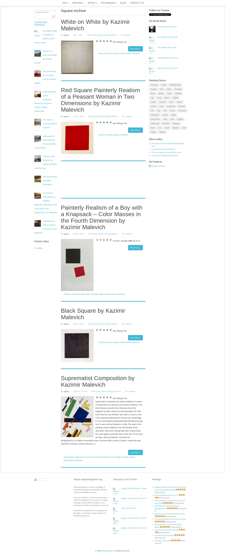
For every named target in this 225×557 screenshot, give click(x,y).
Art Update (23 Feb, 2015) (167, 26)
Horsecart (182, 111)
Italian (173, 115)
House (165, 115)
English (175, 98)
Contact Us (137, 3)
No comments (126, 35)
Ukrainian (135, 53)
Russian (109, 53)
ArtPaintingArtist (44, 3)
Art (65, 3)
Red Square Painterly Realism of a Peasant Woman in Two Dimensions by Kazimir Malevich (100, 100)
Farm (171, 102)
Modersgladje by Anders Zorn (166, 495)
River (153, 128)
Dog (159, 98)
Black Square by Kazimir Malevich (93, 313)
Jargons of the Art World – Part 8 (133, 488)
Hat (159, 111)
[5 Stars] (110, 41)
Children (178, 93)
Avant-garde (69, 457)
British (161, 93)
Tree (184, 128)
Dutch (167, 98)
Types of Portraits (128, 508)
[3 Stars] (104, 41)
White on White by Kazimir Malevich (95, 25)
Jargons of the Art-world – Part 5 (133, 528)
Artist (92, 3)
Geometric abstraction (80, 294)
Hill (165, 111)
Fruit (161, 106)
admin (66, 35)
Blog (123, 3)
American (154, 85)
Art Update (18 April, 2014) (167, 68)
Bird (162, 89)
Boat (169, 89)
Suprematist (125, 53)
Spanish (176, 128)
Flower (179, 102)
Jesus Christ (155, 119)
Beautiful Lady (175, 85)
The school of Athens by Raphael (164, 155)
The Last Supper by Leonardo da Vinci (166, 152)
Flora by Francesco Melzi (164, 535)
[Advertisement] (102, 180)
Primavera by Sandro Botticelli (163, 149)
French (153, 106)
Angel (164, 85)
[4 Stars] (107, 41)
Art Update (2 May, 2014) (166, 47)
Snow (167, 128)
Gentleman (171, 106)
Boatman (178, 89)
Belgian (154, 89)
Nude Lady (155, 123)
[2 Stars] (100, 41)
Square (116, 53)
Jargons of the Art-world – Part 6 (133, 518)
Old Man (166, 123)
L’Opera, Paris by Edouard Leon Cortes (170, 514)
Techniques (109, 3)
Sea (160, 128)
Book (153, 93)
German (182, 106)
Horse (172, 111)
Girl (152, 111)
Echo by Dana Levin (162, 540)
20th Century (92, 35)
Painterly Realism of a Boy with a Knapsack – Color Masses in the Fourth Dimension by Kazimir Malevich (101, 217)
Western (113, 35)
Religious (176, 123)
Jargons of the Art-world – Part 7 (133, 498)
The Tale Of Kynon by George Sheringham (50, 180)
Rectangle (116, 457)
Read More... (135, 49)
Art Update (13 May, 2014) (167, 37)
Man (172, 119)
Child (169, 93)
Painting (78, 3)
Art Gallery (38, 248)
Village (153, 132)
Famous (101, 53)
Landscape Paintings (40, 23)
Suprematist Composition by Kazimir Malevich (98, 381)
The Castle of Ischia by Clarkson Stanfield (50, 124)
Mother (180, 119)
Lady (165, 119)
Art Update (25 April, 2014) (167, 58)
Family (153, 102)
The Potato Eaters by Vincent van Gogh (170, 519)
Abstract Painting (103, 35)
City (152, 98)
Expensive (79, 457)
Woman (162, 132)
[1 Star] (97, 41)
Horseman (155, 115)
